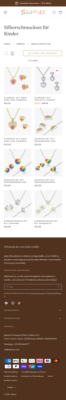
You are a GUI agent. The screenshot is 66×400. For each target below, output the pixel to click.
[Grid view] (6, 53)
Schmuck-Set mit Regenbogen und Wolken (45, 140)
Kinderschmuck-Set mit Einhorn (16, 222)
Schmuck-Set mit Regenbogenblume (15, 181)
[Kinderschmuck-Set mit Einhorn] (17, 204)
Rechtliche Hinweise (10, 380)
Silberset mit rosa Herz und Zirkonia (15, 140)
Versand (50, 376)
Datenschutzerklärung (54, 293)
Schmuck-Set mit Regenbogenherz (45, 181)
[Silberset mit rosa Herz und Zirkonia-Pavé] (17, 80)
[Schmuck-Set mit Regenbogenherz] (48, 163)
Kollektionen (21, 44)
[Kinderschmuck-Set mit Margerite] (48, 204)
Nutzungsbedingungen (38, 293)
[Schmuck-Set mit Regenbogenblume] (17, 163)
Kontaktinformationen (11, 376)
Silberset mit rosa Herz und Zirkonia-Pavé (15, 99)
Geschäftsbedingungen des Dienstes (34, 372)
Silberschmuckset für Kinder (41, 44)
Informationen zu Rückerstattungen (32, 376)
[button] (5, 12)
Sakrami (14, 394)
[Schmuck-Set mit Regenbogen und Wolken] (48, 121)
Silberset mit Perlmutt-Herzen (45, 99)
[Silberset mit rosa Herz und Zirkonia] (17, 121)
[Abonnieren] (58, 286)
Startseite (7, 44)
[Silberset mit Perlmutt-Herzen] (48, 80)
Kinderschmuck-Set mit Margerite (46, 222)
